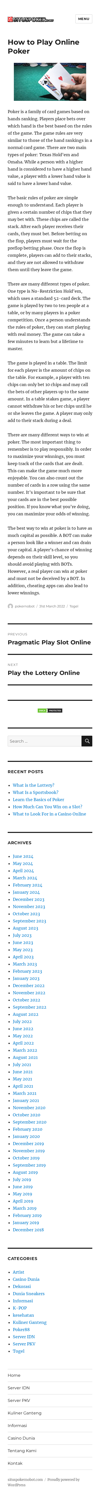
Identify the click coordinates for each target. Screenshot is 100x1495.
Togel (73, 606)
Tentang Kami (22, 1450)
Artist (18, 1272)
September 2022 (29, 1007)
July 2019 (22, 1179)
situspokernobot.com (25, 1480)
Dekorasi (22, 1286)
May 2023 (23, 949)
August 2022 (25, 1014)
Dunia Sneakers (29, 1293)
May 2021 (22, 1078)
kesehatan (23, 1315)
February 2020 (27, 1129)
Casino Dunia (26, 1279)
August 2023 (25, 928)
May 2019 (22, 1193)
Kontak (15, 1463)
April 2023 (23, 956)
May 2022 (23, 1035)
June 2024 (23, 856)
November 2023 (29, 906)
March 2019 (25, 1208)
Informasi (23, 1300)
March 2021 (24, 1093)
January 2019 (26, 1222)
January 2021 (26, 1100)
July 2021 (22, 1064)
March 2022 (25, 1050)
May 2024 (23, 863)
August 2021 (25, 1057)
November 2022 (29, 992)
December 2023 (28, 899)
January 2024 (26, 892)
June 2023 (23, 942)
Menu (83, 19)
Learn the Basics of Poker (38, 799)
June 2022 (23, 1028)
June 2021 (23, 1071)
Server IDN (24, 1336)
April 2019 (23, 1201)
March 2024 (25, 877)
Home (14, 1375)
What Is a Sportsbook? (35, 792)
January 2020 (26, 1136)
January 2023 (26, 978)
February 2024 (27, 885)
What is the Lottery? (33, 785)
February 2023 (27, 971)
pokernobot (25, 606)
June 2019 (23, 1186)
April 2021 (23, 1086)
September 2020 (29, 1122)
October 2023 (26, 913)
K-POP (20, 1308)
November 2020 (29, 1107)
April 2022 (23, 1043)
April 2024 (23, 870)
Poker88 (21, 1329)
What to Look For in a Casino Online (49, 814)
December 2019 (28, 1143)
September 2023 (29, 920)
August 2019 (25, 1172)
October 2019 (26, 1157)
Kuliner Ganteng (30, 1322)
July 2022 (22, 1021)
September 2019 (29, 1165)
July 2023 (22, 935)
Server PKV (24, 1343)
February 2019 (27, 1215)
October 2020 (26, 1114)
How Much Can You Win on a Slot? (47, 806)
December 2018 (28, 1229)
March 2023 (25, 964)
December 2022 (29, 985)
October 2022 (26, 999)
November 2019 (29, 1150)
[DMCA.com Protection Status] (50, 710)
